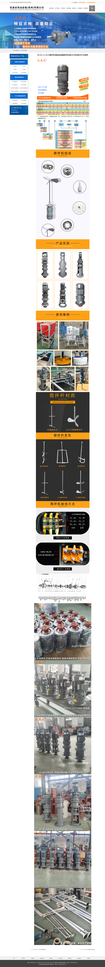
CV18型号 (15, 66)
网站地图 (79, 958)
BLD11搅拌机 (14, 84)
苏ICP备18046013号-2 (62, 964)
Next (102, 30)
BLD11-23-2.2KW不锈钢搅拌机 (40, 949)
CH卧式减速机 (23, 72)
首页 (14, 958)
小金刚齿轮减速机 (23, 50)
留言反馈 (60, 958)
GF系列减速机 (23, 103)
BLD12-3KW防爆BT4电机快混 (89, 949)
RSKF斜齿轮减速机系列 (20, 95)
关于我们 (57, 8)
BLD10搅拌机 (23, 81)
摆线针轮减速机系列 (19, 77)
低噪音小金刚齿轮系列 (20, 61)
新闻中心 (74, 8)
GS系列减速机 (23, 100)
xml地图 (88, 958)
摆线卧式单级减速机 (15, 91)
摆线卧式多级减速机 (24, 91)
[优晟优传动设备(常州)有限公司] (52, 30)
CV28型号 (15, 69)
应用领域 (68, 8)
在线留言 (80, 8)
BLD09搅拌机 (14, 81)
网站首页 (51, 8)
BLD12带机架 (23, 84)
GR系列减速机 (15, 100)
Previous (2, 30)
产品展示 (63, 8)
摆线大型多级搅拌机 (24, 88)
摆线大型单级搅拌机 (15, 88)
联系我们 (86, 8)
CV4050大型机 (15, 72)
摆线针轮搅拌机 (16, 50)
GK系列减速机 (15, 103)
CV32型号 (24, 69)
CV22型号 (24, 66)
